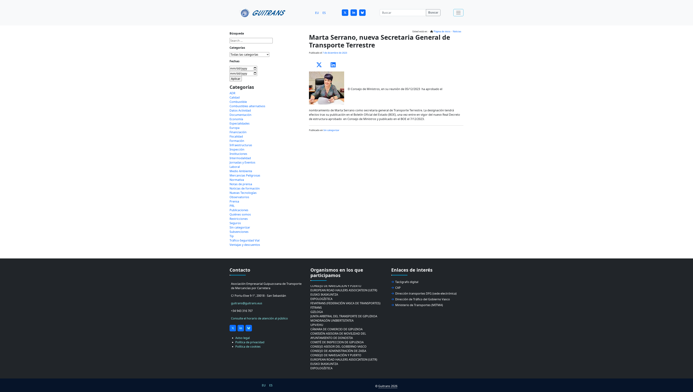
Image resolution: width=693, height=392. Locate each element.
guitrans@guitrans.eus (246, 303)
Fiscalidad (236, 136)
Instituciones (238, 154)
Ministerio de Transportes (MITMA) (419, 305)
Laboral (235, 167)
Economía (236, 119)
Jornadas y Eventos (242, 162)
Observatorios (239, 197)
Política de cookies (248, 347)
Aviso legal (242, 338)
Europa (234, 128)
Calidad (235, 97)
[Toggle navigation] (458, 12)
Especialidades (240, 123)
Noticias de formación (245, 188)
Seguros (235, 223)
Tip (232, 236)
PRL (232, 206)
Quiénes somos (240, 214)
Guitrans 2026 (387, 386)
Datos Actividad (240, 110)
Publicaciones (239, 210)
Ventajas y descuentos (245, 245)
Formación (237, 141)
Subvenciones (239, 232)
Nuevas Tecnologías (243, 193)
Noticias (457, 31)
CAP (398, 288)
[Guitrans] (263, 12)
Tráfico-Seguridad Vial (245, 240)
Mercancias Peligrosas (245, 175)
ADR (232, 93)
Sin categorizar (331, 130)
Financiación (238, 132)
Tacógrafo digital (406, 282)
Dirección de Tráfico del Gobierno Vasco (422, 299)
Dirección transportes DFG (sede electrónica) (426, 293)
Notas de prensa (241, 184)
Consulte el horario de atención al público (259, 318)
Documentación (240, 115)
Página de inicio (442, 31)
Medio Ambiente (241, 171)
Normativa (237, 180)
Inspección (237, 149)
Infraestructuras (241, 145)
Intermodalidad (240, 158)
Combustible (238, 102)
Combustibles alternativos (247, 106)
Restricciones (239, 219)
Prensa (234, 201)
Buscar (433, 12)
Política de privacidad (249, 342)
